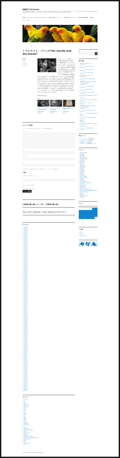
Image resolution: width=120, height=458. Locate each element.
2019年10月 (26, 334)
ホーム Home (26, 20)
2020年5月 (26, 325)
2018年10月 (26, 350)
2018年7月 (26, 354)
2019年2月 (26, 344)
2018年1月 (25, 361)
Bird (24, 420)
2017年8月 (26, 368)
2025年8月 (26, 242)
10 (80, 213)
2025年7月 (26, 244)
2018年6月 (26, 355)
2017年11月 (26, 364)
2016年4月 (26, 389)
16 (96, 213)
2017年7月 (26, 369)
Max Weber (26, 406)
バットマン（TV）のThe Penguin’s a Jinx (88, 110)
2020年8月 (26, 321)
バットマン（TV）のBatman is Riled (87, 86)
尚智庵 (91, 17)
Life (24, 415)
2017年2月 (26, 376)
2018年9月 (26, 351)
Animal (25, 422)
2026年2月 (26, 234)
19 (85, 215)
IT (80, 178)
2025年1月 (26, 251)
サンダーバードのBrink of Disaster (86, 89)
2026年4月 (26, 232)
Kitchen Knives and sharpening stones (31, 437)
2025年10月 (26, 240)
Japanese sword (27, 439)
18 (82, 215)
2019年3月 (26, 343)
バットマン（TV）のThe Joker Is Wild (87, 92)
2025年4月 (26, 248)
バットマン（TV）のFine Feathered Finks (88, 117)
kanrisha (24, 62)
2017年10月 (26, 365)
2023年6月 (26, 276)
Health (25, 418)
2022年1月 (26, 299)
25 (82, 217)
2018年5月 (26, 356)
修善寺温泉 (82, 120)
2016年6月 (26, 386)
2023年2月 (26, 282)
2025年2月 (26, 250)
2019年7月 (26, 338)
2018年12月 (26, 347)
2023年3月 (26, 280)
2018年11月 (26, 348)
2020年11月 (26, 317)
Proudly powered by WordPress (37, 452)
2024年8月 (26, 258)
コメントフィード (83, 234)
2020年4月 (26, 326)
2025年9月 (26, 241)
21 (90, 215)
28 (90, 217)
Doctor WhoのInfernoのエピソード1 (87, 75)
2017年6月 (26, 371)
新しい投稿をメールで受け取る (28, 188)
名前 (23, 150)
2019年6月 (26, 339)
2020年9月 (26, 320)
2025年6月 (26, 245)
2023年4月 (26, 279)
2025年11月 (26, 238)
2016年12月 (26, 378)
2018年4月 (26, 358)
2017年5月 (26, 372)
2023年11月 (26, 270)
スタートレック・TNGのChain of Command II (88, 99)
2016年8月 (26, 384)
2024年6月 (26, 261)
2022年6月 (26, 292)
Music (25, 410)
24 (80, 217)
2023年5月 (26, 278)
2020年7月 (26, 322)
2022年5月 (26, 293)
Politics (25, 419)
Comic (25, 407)
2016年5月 (26, 388)
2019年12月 (26, 331)
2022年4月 (26, 295)
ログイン (81, 231)
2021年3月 (25, 312)
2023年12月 (26, 268)
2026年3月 (26, 233)
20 (88, 215)
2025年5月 (26, 246)
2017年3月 (25, 375)
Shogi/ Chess (26, 435)
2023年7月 (26, 275)
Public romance (27, 404)
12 (85, 213)
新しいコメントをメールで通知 (28, 185)
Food (25, 416)
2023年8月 (26, 274)
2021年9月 (26, 304)
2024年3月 (26, 265)
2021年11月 (26, 301)
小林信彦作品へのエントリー (69, 17)
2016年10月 (26, 381)
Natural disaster (27, 442)
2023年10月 (26, 271)
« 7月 (83, 222)
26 (85, 217)
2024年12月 (26, 253)
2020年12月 (26, 316)
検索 (79, 51)
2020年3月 (26, 327)
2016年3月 (26, 390)
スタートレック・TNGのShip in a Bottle (87, 78)
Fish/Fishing (26, 423)
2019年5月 (26, 341)
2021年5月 (26, 309)
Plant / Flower (26, 424)
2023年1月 (25, 283)
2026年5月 (26, 231)
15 (93, 213)
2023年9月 (26, 272)
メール (24, 156)
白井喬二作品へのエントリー (54, 17)
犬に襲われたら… (83, 140)
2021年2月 (26, 313)
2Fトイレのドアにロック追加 (85, 102)
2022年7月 (26, 291)
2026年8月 (26, 227)
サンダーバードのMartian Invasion (86, 128)
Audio (25, 403)
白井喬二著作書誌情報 (83, 17)
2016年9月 (26, 382)
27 (88, 217)
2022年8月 (26, 289)
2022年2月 (26, 297)
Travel (25, 427)
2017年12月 (26, 363)
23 (96, 215)
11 (82, 213)
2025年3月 (26, 249)
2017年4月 (26, 373)
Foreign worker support (28, 429)
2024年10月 (26, 255)
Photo (25, 408)
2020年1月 (26, 330)
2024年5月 (26, 262)
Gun (24, 441)
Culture (25, 412)
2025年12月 (26, 237)
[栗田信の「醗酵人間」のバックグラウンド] (69, 103)
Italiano (25, 431)
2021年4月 (26, 310)
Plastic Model (26, 428)
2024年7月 (26, 259)
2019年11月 (26, 333)
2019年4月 (26, 342)
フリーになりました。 (84, 138)
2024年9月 (26, 257)
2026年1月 (26, 236)
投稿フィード (82, 233)
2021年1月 (25, 314)
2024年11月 (26, 254)
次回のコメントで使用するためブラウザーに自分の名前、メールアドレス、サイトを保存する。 (41, 169)
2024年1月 (26, 267)
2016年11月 (26, 380)
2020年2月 (26, 329)
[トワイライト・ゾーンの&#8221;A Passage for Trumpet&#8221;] (43, 103)
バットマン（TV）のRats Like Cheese (87, 69)
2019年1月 (25, 346)
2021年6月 (26, 308)
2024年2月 (26, 266)
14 (90, 213)
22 (93, 215)
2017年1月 (25, 377)
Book (25, 402)
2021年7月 (26, 306)
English (25, 414)
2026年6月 (26, 229)
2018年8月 (26, 352)
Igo (24, 401)
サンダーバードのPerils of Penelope (86, 66)
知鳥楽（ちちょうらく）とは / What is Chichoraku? (34, 17)
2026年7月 (26, 228)
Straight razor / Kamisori (28, 436)
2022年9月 (26, 288)
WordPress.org (83, 235)
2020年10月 (26, 318)
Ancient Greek (26, 432)
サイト (23, 162)
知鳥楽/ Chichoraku (30, 9)
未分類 (25, 444)
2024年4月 (26, 263)
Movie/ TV (24, 65)
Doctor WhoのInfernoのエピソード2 (87, 63)
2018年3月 (25, 359)
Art (24, 411)
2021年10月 (26, 303)
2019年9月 (26, 335)
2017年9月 (26, 367)
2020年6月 (26, 323)
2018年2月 (26, 360)
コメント (24, 131)
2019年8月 (26, 337)
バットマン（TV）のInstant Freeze (86, 72)
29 (93, 217)
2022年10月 (26, 287)
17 (80, 215)
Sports (25, 440)
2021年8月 (26, 305)
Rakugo (25, 433)
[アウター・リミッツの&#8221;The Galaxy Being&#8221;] (56, 103)
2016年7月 (26, 385)
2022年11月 (26, 286)
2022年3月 (26, 296)
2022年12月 (26, 284)
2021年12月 (26, 300)
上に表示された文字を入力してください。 (30, 175)
